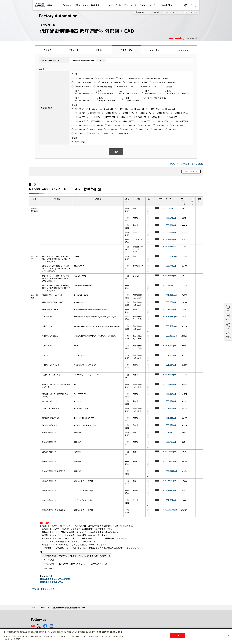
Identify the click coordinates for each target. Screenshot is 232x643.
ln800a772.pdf (170, 266)
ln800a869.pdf (170, 451)
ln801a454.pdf (170, 275)
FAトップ (67, 5)
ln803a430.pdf (170, 384)
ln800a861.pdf (170, 461)
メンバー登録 (182, 12)
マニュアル (73, 49)
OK (178, 635)
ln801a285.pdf (170, 480)
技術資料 (99, 49)
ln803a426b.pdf (170, 336)
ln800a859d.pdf (170, 471)
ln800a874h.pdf (170, 256)
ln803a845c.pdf (170, 246)
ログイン (193, 12)
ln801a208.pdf (170, 374)
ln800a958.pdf (170, 425)
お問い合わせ (158, 12)
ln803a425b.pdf (170, 326)
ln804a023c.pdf (170, 285)
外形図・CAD (126, 49)
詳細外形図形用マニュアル (51, 581)
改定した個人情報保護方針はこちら (109, 632)
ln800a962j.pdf (170, 394)
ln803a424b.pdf (170, 316)
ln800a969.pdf (170, 401)
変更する (100, 60)
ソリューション (81, 5)
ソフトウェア (155, 49)
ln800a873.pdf (170, 302)
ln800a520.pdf (170, 218)
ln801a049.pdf (170, 418)
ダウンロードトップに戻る (42, 588)
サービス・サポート (111, 5)
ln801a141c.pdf (170, 432)
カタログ (47, 49)
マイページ (170, 12)
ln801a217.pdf (170, 345)
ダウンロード (130, 5)
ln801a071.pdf (170, 355)
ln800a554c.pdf (170, 208)
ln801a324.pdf (170, 500)
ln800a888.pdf (170, 232)
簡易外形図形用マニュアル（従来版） (55, 579)
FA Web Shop (166, 5)
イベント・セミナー (148, 5)
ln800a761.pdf (170, 442)
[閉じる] (228, 635)
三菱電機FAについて (142, 12)
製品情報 (95, 5)
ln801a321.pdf (170, 490)
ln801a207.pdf (170, 365)
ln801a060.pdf (170, 309)
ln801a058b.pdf (170, 295)
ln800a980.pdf (170, 225)
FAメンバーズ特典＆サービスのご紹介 (186, 163)
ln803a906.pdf (170, 239)
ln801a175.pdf (170, 408)
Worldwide (185, 5)
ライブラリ (183, 49)
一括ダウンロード (192, 171)
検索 (116, 151)
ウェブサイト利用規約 (12, 639)
